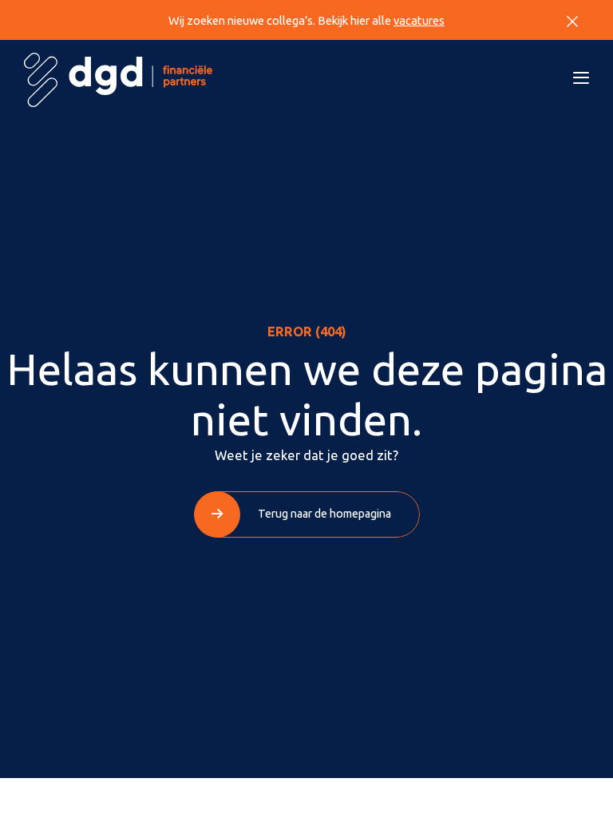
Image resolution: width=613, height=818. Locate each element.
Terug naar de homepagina (324, 513)
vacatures (419, 20)
